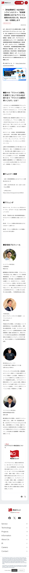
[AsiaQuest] (6, 3)
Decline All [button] (21, 570)
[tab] (26, 2)
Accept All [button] (14, 570)
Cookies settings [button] (8, 570)
